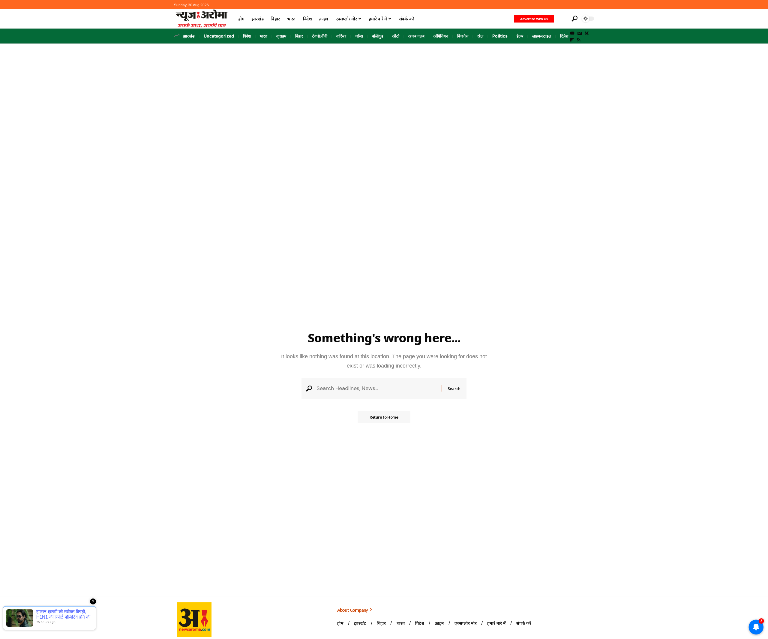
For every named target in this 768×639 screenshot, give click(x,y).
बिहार (299, 35)
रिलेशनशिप (568, 35)
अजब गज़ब (416, 35)
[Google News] (579, 33)
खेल (480, 35)
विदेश (247, 35)
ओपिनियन (441, 35)
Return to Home (384, 417)
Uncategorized (219, 35)
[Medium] (586, 33)
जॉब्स (359, 35)
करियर (341, 35)
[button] (562, 18)
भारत (263, 35)
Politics (500, 35)
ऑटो (395, 35)
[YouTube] (572, 33)
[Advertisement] (384, 89)
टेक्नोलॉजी (319, 35)
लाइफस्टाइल (541, 35)
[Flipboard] (571, 40)
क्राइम (281, 35)
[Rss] (578, 40)
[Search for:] (377, 388)
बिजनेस (462, 35)
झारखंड (189, 35)
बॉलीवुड (377, 35)
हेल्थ (520, 35)
